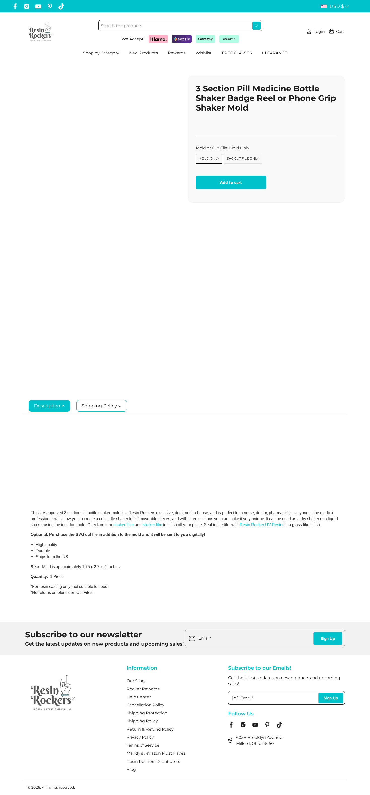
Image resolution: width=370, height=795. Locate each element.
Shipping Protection (147, 713)
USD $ (337, 6)
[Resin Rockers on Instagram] (26, 6)
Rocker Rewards (143, 688)
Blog (131, 769)
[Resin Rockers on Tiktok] (61, 6)
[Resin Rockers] (41, 31)
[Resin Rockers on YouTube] (38, 6)
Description (47, 406)
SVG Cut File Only (243, 158)
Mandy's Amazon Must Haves (156, 753)
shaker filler (123, 525)
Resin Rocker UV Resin (261, 525)
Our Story (136, 680)
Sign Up (328, 638)
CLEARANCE (274, 53)
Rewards (177, 53)
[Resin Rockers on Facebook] (15, 6)
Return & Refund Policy (150, 729)
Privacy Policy (140, 737)
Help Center (139, 697)
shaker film (153, 525)
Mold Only (209, 158)
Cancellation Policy (145, 705)
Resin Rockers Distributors (153, 761)
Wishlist (204, 53)
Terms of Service (143, 745)
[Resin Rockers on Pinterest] (50, 6)
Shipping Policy (100, 406)
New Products (143, 53)
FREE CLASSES (237, 53)
